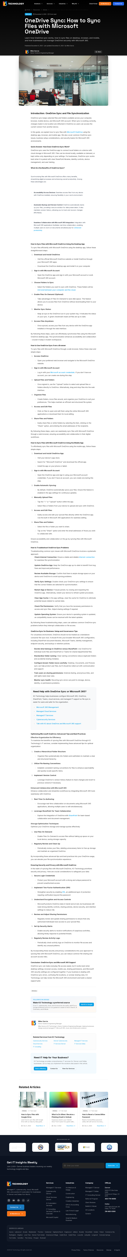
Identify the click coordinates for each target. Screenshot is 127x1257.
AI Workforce (105, 3)
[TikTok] (28, 1200)
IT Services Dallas (79, 1044)
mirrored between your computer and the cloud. (56, 290)
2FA (63, 892)
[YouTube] (14, 1200)
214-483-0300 (110, 1211)
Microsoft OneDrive (75, 132)
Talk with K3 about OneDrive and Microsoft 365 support (58, 724)
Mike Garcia (34, 51)
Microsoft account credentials (62, 372)
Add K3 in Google (86, 1004)
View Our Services (68, 1068)
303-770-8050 (110, 1199)
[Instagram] (23, 1200)
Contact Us (118, 3)
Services (50, 3)
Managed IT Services (44, 715)
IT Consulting (37, 1047)
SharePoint (73, 815)
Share (99, 51)
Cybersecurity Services (45, 719)
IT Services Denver (60, 1044)
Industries (62, 3)
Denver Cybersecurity (60, 1041)
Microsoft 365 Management (47, 707)
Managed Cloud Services (46, 711)
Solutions (37, 3)
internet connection (87, 557)
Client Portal (93, 3)
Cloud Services (37, 1044)
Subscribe (111, 1165)
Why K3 (74, 3)
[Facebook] (18, 1200)
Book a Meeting (40, 1068)
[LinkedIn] (9, 1200)
